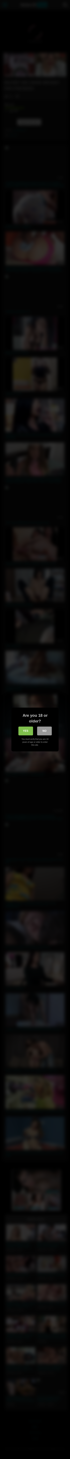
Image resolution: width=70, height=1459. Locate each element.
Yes (25, 731)
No (44, 731)
